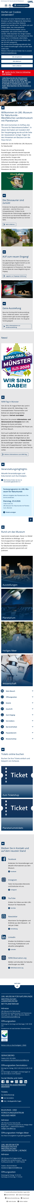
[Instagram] (7, 1081)
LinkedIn (13, 949)
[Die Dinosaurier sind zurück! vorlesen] (4, 195)
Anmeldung (14, 929)
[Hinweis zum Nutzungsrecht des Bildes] (32, 91)
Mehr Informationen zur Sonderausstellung (13, 326)
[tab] (17, 690)
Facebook (13, 871)
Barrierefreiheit (10, 1195)
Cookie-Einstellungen (24, 1195)
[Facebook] (3, 1081)
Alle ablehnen (17, 61)
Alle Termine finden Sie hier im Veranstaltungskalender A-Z (13, 481)
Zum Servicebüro (9, 1098)
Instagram (14, 890)
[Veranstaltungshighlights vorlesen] (3, 464)
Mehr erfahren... (11, 224)
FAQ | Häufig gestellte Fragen (12, 1101)
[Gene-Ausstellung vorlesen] (4, 303)
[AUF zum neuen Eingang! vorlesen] (4, 252)
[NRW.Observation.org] (21, 1081)
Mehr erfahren (17, 66)
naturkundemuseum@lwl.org (10, 1017)
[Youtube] (12, 1081)
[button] (31, 520)
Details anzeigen (11, 512)
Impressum (26, 1198)
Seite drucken (12, 1201)
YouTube (13, 908)
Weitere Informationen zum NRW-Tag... (16, 454)
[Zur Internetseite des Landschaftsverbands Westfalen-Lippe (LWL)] (30, 2)
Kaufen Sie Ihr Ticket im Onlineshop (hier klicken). (16, 73)
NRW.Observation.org (17, 968)
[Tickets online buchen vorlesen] (3, 749)
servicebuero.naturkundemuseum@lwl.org (15, 1060)
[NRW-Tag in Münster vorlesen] (3, 397)
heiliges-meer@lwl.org (8, 1128)
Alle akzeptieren (17, 57)
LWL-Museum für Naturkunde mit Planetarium (12, 1)
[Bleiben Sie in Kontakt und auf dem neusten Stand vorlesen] (3, 843)
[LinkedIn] (25, 1081)
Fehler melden (24, 1201)
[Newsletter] (16, 1081)
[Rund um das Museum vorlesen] (3, 527)
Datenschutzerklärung (8, 53)
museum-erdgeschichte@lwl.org (11, 1168)
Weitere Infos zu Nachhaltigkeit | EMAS (13, 1045)
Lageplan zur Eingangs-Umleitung (16, 276)
